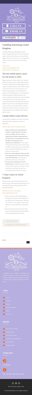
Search (4, 240)
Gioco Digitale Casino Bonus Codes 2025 (15, 224)
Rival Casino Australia (11, 221)
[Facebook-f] (13, 383)
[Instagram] (19, 383)
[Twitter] (16, 383)
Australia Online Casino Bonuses (10, 70)
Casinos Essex (5, 65)
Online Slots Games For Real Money (11, 191)
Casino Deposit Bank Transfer (9, 193)
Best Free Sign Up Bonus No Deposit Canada (13, 126)
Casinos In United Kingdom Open (10, 68)
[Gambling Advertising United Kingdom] (16, 15)
